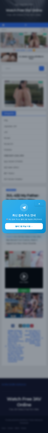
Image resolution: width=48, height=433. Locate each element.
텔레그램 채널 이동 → (24, 226)
